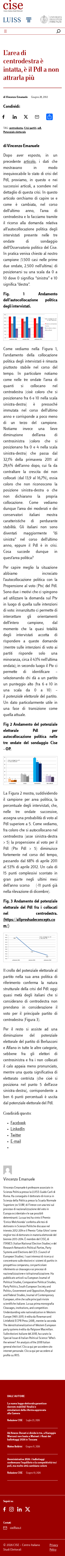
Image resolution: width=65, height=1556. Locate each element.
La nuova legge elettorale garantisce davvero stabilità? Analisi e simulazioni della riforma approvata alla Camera (26, 1408)
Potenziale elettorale (14, 132)
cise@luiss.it (15, 1528)
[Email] (37, 118)
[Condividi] (49, 118)
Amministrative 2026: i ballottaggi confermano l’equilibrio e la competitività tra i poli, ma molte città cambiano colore (32, 1462)
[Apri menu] (5, 31)
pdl (39, 128)
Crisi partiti (30, 128)
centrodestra (16, 128)
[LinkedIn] (15, 118)
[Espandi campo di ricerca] (58, 31)
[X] (26, 118)
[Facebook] (3, 118)
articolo (29, 162)
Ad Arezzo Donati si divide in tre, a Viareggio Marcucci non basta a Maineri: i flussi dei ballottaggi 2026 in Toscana (31, 1436)
